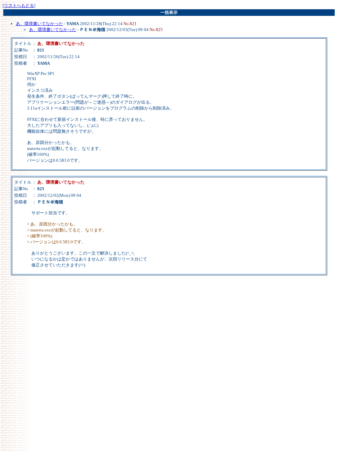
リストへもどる (19, 5)
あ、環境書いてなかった (39, 23)
